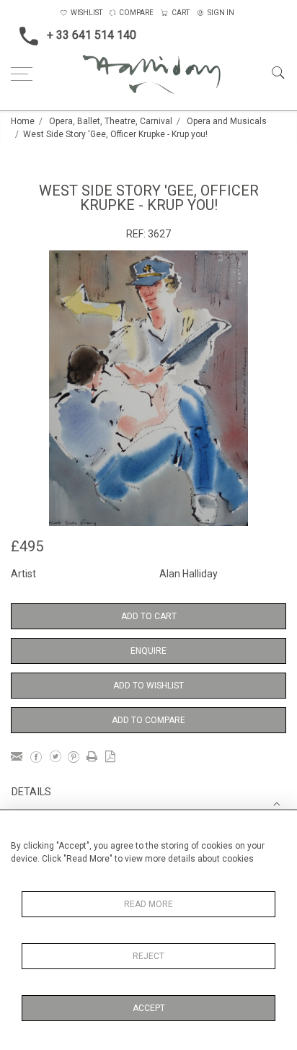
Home (23, 121)
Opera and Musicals (227, 121)
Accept (149, 1008)
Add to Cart (149, 616)
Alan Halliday (188, 573)
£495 (27, 546)
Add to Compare (148, 720)
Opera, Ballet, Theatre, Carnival (110, 121)
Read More (148, 904)
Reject (148, 956)
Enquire (148, 651)
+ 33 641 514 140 (91, 35)
